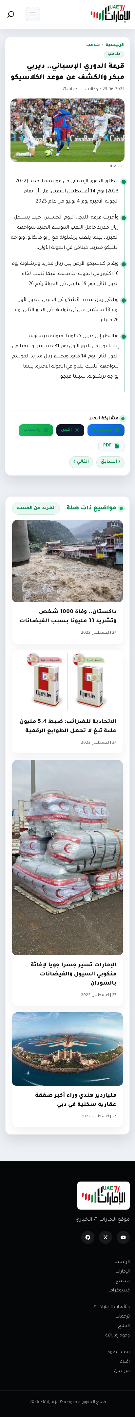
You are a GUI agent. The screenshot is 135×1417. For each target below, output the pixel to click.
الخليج (124, 1326)
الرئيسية (115, 45)
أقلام (125, 1361)
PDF (107, 446)
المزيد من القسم (36, 508)
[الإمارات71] (110, 14)
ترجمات (122, 1316)
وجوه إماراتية (118, 1335)
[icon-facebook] (87, 1237)
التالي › (81, 462)
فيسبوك (102, 430)
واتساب (32, 430)
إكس (66, 430)
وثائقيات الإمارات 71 (111, 1307)
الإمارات (122, 1271)
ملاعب (93, 45)
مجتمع (123, 1281)
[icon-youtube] (123, 1237)
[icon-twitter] (105, 1237)
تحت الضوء (118, 1352)
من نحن (122, 1371)
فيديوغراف (119, 1290)
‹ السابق (110, 462)
